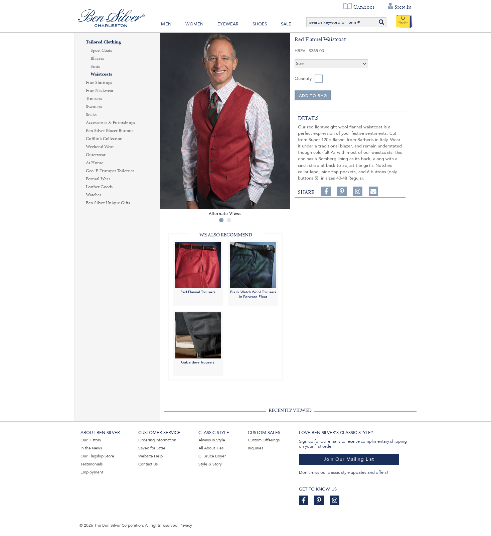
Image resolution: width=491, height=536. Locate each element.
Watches (93, 195)
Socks (91, 114)
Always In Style (211, 440)
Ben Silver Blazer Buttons (109, 130)
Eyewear (227, 24)
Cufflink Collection (104, 138)
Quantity (303, 79)
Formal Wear (98, 179)
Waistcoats (101, 74)
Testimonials (91, 464)
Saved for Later (151, 448)
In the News (91, 448)
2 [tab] (229, 220)
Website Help (150, 456)
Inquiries (255, 448)
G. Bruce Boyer (212, 456)
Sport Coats (101, 50)
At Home (94, 162)
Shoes (260, 24)
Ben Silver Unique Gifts (108, 203)
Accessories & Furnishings (110, 122)
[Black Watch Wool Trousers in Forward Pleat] (253, 264)
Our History (90, 440)
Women (194, 24)
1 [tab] (221, 220)
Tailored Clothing (103, 42)
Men (166, 24)
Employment (91, 472)
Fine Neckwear (100, 90)
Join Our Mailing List (349, 459)
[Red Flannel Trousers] (198, 264)
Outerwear (96, 154)
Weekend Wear (100, 146)
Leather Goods (99, 187)
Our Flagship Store (97, 456)
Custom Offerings (264, 440)
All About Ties (210, 448)
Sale (286, 24)
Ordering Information (157, 440)
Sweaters (94, 106)
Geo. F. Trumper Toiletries (110, 171)
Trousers (94, 98)
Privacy (185, 525)
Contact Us (148, 464)
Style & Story (210, 464)
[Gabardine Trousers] (198, 335)
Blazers (97, 58)
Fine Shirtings (99, 82)
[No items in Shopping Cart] (404, 20)
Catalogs (363, 7)
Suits (95, 66)
